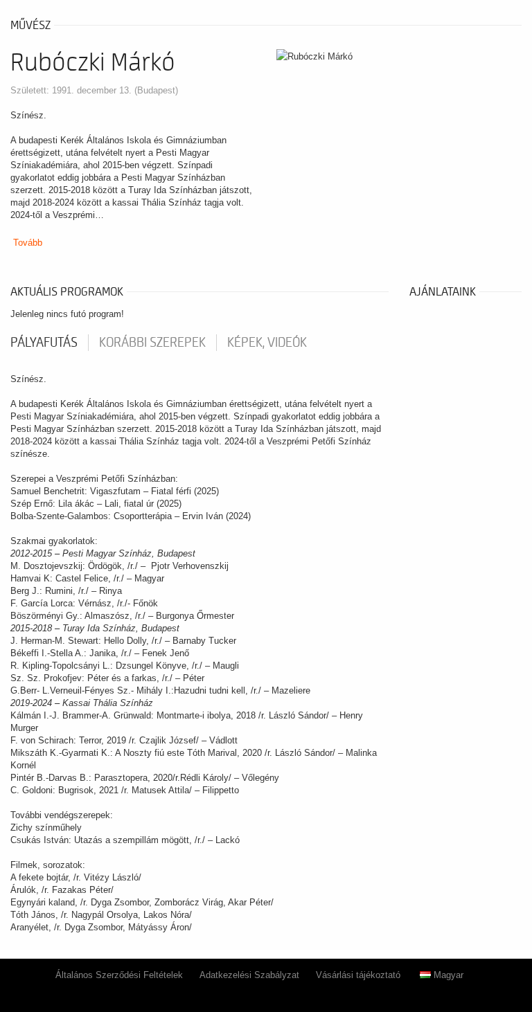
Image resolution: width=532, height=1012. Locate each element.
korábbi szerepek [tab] (152, 342)
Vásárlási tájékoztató (358, 975)
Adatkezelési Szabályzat (249, 975)
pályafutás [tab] (44, 342)
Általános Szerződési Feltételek (119, 975)
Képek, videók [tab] (267, 342)
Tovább (27, 242)
